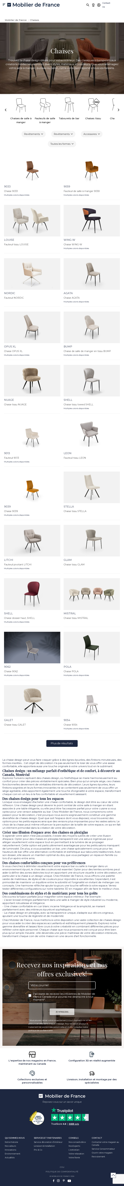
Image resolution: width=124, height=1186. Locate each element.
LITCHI (8, 559)
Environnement (12, 1153)
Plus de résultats (62, 743)
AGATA (68, 293)
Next (118, 110)
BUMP (68, 346)
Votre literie (74, 1157)
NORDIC (9, 293)
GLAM (68, 559)
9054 (67, 720)
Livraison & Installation (44, 1146)
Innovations (10, 1150)
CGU (62, 1167)
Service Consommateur (103, 1149)
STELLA (69, 506)
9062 (7, 666)
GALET (8, 720)
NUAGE (9, 399)
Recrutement (98, 1156)
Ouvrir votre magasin (102, 1153)
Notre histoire (11, 1142)
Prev (5, 110)
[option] (62, 58)
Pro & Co (38, 1150)
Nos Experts (74, 1146)
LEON (67, 453)
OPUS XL (10, 346)
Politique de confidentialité (62, 1171)
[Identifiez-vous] (99, 5)
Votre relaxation (76, 1153)
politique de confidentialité (40, 1030)
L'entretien (74, 1150)
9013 (7, 453)
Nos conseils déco (77, 1142)
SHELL (68, 399)
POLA (67, 666)
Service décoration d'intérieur (48, 1142)
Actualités (10, 1157)
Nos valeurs (10, 1146)
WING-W (69, 239)
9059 (67, 186)
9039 (7, 506)
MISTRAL (70, 613)
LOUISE (9, 239)
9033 (7, 186)
